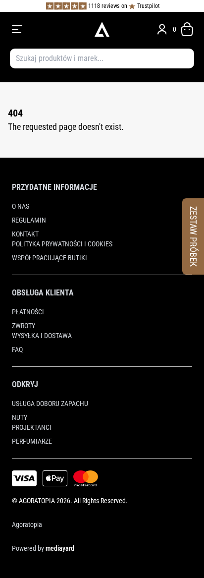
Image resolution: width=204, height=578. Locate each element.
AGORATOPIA (37, 501)
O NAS (20, 206)
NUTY (19, 417)
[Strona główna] (102, 29)
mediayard (60, 548)
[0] (187, 29)
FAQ (17, 349)
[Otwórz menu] (47, 29)
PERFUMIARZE (32, 441)
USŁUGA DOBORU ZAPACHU (50, 403)
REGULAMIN (29, 220)
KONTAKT (25, 234)
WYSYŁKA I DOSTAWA (42, 336)
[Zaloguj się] (161, 29)
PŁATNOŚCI (28, 312)
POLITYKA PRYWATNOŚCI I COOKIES (62, 244)
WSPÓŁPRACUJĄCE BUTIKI (49, 258)
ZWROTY (23, 326)
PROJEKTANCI (31, 427)
